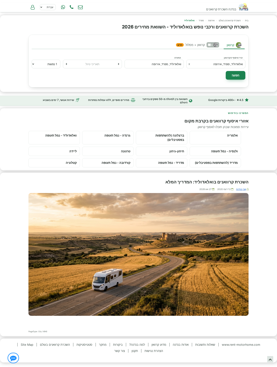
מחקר (102, 344)
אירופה (211, 20)
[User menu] (32, 7)
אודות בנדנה (181, 344)
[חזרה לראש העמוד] (270, 359)
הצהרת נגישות (154, 351)
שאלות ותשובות (205, 344)
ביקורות (118, 344)
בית (246, 20)
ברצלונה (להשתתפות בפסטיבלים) (169, 138)
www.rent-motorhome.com (241, 344)
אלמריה (232, 135)
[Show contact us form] (80, 7)
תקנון (135, 351)
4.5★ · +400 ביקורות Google (225, 99)
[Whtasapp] (63, 7)
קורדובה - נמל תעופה (116, 163)
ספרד (201, 20)
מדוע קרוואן (159, 344)
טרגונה (125, 151)
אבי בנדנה (241, 189)
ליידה (73, 151)
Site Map (27, 344)
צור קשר (119, 351)
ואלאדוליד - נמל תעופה (61, 135)
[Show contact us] (13, 358)
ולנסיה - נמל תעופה (224, 151)
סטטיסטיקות (84, 344)
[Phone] (71, 7)
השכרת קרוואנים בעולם (230, 20)
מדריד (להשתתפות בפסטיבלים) (216, 163)
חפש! (235, 75)
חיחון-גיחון (176, 151)
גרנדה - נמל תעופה (117, 135)
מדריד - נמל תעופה (171, 163)
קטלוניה (71, 163)
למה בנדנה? (137, 344)
